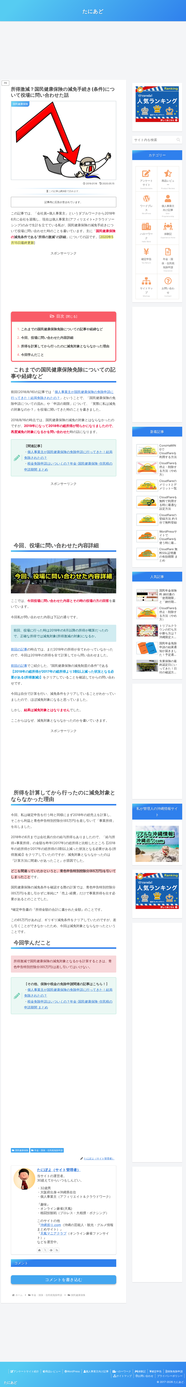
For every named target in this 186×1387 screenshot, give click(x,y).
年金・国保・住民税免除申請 (48, 1150)
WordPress (73, 1371)
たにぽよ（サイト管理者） (59, 1170)
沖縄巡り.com (50, 1225)
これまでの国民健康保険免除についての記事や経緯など (62, 329)
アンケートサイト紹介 (26, 1371)
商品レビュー (53, 1371)
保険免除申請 (175, 1371)
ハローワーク (123, 1371)
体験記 (142, 1371)
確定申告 (156, 1371)
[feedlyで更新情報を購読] (51, 1250)
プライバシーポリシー (170, 1375)
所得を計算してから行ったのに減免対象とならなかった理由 (65, 346)
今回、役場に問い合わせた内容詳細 (47, 337)
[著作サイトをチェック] (39, 1250)
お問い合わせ (145, 1375)
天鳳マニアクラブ (53, 1233)
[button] (178, 140)
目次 (60, 316)
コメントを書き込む (63, 1279)
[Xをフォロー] (45, 1250)
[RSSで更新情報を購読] (56, 1250)
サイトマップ (124, 1375)
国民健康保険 (21, 1150)
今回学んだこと (32, 355)
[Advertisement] (93, 49)
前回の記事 (19, 649)
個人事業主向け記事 (97, 1371)
